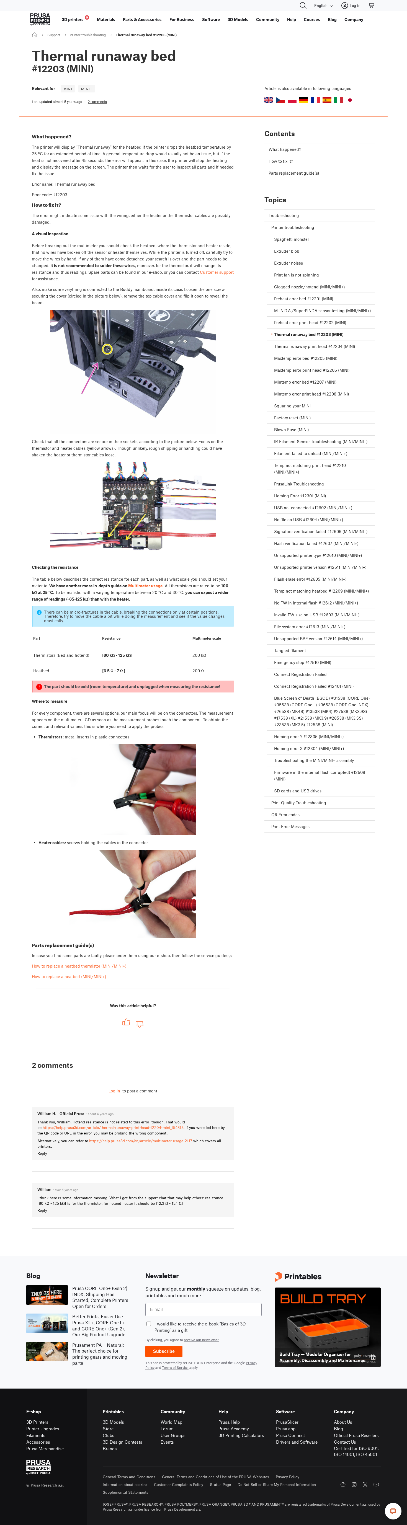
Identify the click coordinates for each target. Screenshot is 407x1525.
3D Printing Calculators (241, 1435)
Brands (110, 1448)
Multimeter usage (145, 585)
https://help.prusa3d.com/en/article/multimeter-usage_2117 (140, 1140)
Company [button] (353, 19)
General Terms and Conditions (129, 1476)
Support (53, 35)
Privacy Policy (287, 1476)
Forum (167, 1428)
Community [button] (267, 19)
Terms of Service (175, 1367)
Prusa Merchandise (45, 1448)
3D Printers (37, 1422)
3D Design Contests (122, 1441)
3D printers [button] (75, 18)
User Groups (173, 1435)
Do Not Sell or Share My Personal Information (277, 1484)
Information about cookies (125, 1484)
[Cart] (371, 5)
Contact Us (345, 1441)
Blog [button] (332, 19)
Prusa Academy (233, 1428)
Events (167, 1441)
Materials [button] (106, 19)
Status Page (220, 1484)
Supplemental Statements (125, 1492)
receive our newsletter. (201, 1340)
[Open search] (303, 5)
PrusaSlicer (287, 1422)
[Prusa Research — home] (40, 19)
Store (108, 1428)
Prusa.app (285, 1428)
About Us (343, 1422)
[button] (268, 100)
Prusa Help (229, 1422)
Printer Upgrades (42, 1428)
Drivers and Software (297, 1441)
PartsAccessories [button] (142, 19)
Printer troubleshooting (88, 35)
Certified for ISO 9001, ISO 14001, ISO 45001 (356, 1451)
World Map (171, 1422)
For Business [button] (181, 19)
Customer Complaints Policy (178, 1484)
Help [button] (291, 19)
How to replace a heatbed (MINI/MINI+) (69, 976)
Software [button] (211, 19)
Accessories (38, 1441)
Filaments (35, 1435)
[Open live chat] (393, 1511)
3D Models (113, 1422)
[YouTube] (376, 1484)
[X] (365, 1484)
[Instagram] (354, 1484)
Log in (114, 1090)
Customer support (217, 272)
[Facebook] (343, 1484)
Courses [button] (312, 19)
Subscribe (164, 1351)
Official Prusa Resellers (356, 1435)
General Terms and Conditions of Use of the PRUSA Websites (215, 1476)
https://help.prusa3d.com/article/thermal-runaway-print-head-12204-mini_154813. (113, 1127)
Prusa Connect (290, 1435)
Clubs (108, 1435)
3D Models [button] (238, 19)
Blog (338, 1428)
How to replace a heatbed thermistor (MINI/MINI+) (79, 965)
